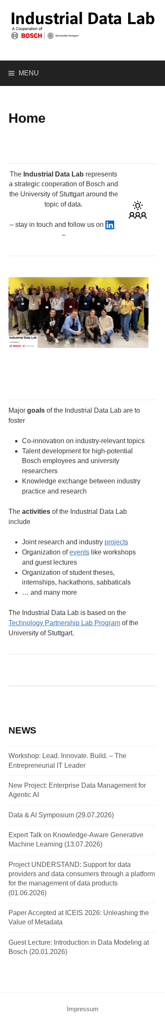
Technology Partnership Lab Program (64, 622)
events (79, 552)
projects (116, 542)
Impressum (83, 1009)
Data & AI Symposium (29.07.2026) (61, 815)
